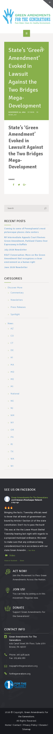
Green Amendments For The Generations (29, 497)
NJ (12, 408)
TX (12, 452)
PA (12, 437)
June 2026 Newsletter (16, 267)
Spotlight (15, 314)
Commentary (17, 293)
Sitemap (26, 729)
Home (8, 725)
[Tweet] (17, 184)
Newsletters (17, 300)
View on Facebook (10, 560)
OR (12, 430)
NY (15, 115)
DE (12, 350)
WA (12, 459)
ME (12, 379)
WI (12, 466)
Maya (32, 112)
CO (12, 336)
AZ (12, 329)
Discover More (15, 288)
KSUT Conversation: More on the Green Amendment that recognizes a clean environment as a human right (24, 258)
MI (12, 386)
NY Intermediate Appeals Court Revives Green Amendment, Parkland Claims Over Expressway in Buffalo (26, 241)
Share (22, 560)
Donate (43, 725)
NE (12, 401)
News (10, 115)
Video (12, 555)
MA (12, 365)
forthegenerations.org (20, 674)
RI (12, 444)
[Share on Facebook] (11, 184)
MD (12, 372)
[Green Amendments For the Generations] (26, 16)
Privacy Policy (30, 725)
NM (12, 415)
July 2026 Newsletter (15, 249)
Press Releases (18, 307)
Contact (17, 725)
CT (12, 343)
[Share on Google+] (23, 184)
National (15, 394)
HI (12, 357)
